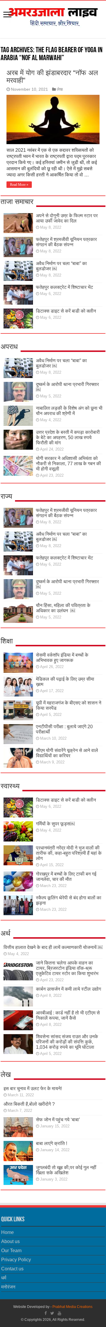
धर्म (3, 1277)
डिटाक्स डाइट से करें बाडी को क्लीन (66, 310)
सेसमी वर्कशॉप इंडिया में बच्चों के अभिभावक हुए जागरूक (62, 657)
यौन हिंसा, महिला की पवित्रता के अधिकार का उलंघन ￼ (63, 608)
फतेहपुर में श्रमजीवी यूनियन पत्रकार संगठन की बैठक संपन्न (66, 242)
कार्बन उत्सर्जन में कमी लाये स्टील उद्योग (68, 989)
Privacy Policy (16, 1259)
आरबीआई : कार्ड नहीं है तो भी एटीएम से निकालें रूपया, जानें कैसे (68, 1015)
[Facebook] (46, 1313)
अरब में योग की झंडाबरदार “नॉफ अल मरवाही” (52, 76)
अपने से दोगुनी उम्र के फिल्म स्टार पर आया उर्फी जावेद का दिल (67, 218)
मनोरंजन (8, 1286)
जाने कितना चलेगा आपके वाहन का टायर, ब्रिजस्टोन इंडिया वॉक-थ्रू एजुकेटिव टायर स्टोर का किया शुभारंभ (67, 968)
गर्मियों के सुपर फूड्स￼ (55, 823)
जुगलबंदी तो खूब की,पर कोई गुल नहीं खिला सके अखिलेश (66, 1170)
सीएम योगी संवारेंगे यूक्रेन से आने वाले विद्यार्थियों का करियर (67, 753)
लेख (60, 89)
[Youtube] (59, 1313)
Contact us (12, 1268)
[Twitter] (52, 1313)
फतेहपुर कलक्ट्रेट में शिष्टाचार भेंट (64, 287)
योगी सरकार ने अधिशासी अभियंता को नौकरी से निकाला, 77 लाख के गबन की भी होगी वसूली (68, 463)
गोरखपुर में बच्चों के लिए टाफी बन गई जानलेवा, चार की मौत (66, 876)
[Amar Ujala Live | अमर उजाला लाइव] (53, 15)
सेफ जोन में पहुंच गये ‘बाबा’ (58, 1119)
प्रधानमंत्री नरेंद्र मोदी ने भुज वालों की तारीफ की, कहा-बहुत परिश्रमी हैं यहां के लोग (69, 853)
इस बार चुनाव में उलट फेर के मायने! (33, 1088)
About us (10, 1241)
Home (7, 1232)
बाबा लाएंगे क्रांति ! (51, 1143)
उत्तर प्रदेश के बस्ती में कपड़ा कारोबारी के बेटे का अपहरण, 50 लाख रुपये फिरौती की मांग (68, 437)
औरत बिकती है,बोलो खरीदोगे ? (29, 1104)
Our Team (11, 1250)
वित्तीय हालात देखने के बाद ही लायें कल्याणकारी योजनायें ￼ (53, 947)
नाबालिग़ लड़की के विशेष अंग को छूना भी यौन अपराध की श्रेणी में (69, 411)
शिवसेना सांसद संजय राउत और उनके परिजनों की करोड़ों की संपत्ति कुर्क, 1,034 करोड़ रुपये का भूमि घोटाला (67, 1042)
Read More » (19, 185)
